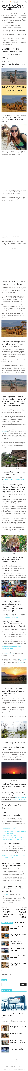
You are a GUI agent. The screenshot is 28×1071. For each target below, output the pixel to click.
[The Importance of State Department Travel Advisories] (5, 1042)
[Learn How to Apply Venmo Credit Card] (5, 928)
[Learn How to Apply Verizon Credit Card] (5, 965)
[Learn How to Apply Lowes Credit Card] (5, 935)
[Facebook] (12, 1060)
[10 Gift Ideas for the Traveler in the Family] (5, 1028)
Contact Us (20, 1066)
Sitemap (18, 1065)
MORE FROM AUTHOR (19, 923)
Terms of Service (11, 1065)
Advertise (8, 1066)
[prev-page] (2, 970)
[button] (2, 2)
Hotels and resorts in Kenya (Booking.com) (14, 831)
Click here (5, 894)
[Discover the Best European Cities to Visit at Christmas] (5, 1049)
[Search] (26, 2)
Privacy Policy (4, 1065)
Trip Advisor (20, 662)
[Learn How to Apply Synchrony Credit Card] (5, 943)
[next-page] (5, 970)
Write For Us (13, 1066)
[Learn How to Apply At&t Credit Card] (5, 957)
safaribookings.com (9, 653)
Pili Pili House (17, 423)
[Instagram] (16, 1060)
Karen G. (2, 1017)
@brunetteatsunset (19, 799)
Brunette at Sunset (21, 797)
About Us (23, 1065)
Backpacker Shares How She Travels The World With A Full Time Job (7, 913)
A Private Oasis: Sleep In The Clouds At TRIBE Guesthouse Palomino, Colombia (21, 913)
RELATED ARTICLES (7, 923)
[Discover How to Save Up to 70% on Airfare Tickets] (14, 1003)
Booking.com (22, 659)
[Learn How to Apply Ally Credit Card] (5, 950)
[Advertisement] (14, 173)
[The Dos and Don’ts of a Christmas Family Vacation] (5, 1035)
